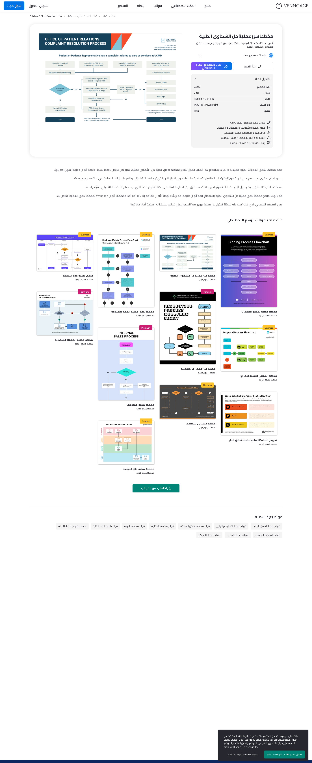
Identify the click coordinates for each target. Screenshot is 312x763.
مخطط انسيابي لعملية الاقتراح (258, 376)
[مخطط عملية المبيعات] (126, 364)
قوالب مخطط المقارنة (162, 526)
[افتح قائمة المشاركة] (200, 55)
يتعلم (140, 6)
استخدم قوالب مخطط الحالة (72, 526)
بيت (113, 16)
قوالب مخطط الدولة (134, 526)
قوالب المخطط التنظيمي (267, 535)
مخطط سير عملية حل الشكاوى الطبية (193, 275)
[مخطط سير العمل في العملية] (188, 328)
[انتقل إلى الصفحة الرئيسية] (292, 6)
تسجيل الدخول (38, 6)
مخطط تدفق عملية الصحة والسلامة (132, 311)
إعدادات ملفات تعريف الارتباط (243, 754)
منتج (207, 6)
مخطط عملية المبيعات (140, 405)
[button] (253, 66)
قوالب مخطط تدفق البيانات (266, 526)
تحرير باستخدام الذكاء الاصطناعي (208, 66)
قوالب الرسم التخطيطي (87, 16)
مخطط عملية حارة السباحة (138, 469)
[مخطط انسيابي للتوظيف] (188, 402)
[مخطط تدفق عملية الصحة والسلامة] (126, 271)
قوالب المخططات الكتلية (105, 526)
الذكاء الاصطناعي (183, 6)
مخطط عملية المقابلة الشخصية (74, 340)
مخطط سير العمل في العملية (198, 369)
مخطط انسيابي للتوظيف (201, 423)
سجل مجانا (13, 6)
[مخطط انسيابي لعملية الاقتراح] (249, 349)
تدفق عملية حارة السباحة (78, 275)
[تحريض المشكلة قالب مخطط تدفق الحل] (249, 413)
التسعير (123, 6)
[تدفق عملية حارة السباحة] (65, 253)
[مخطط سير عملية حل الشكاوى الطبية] (188, 253)
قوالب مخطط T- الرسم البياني (231, 526)
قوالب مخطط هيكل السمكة (195, 526)
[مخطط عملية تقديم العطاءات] (249, 271)
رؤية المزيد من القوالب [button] (156, 488)
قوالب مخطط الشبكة (209, 535)
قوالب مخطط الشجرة (237, 535)
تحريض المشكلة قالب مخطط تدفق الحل (253, 440)
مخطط (70, 16)
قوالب (157, 6)
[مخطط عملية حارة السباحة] (126, 442)
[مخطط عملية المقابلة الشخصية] (65, 313)
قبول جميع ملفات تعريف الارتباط (284, 754)
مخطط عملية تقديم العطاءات (259, 311)
